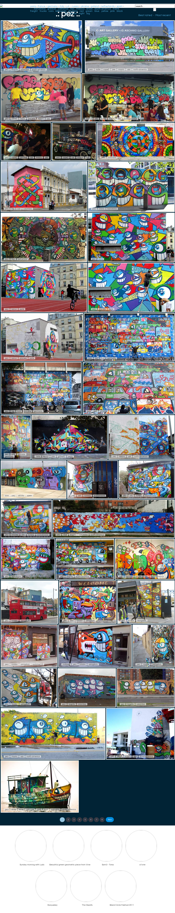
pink (112, 11)
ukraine (85, 6)
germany (52, 6)
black (120, 11)
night (81, 13)
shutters (73, 11)
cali (19, 209)
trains (116, 9)
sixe (7, 496)
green (89, 11)
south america (103, 9)
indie (98, 69)
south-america (38, 69)
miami (121, 69)
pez (7, 69)
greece (52, 9)
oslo (79, 496)
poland (95, 6)
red (82, 11)
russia (75, 6)
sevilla (21, 496)
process (31, 119)
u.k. (68, 6)
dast (65, 535)
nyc (72, 9)
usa (128, 69)
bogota (14, 69)
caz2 (39, 809)
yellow (104, 11)
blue (97, 11)
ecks (21, 809)
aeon (119, 756)
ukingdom (25, 620)
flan (13, 259)
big (88, 13)
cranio (101, 209)
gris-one (30, 809)
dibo (72, 620)
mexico (80, 9)
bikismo (129, 576)
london (14, 620)
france (41, 6)
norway (87, 496)
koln (102, 358)
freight (34, 11)
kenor (14, 309)
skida (13, 809)
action (73, 13)
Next (110, 820)
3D (66, 13)
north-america (140, 69)
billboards (61, 11)
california (63, 9)
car (31, 157)
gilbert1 (61, 456)
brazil (89, 9)
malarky (66, 664)
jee (113, 69)
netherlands (108, 6)
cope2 (106, 69)
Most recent (163, 15)
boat (46, 809)
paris (33, 6)
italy (62, 6)
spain (120, 6)
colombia (25, 69)
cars (51, 11)
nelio (38, 456)
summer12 (38, 664)
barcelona (39, 9)
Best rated (145, 15)
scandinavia (99, 496)
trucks (43, 11)
